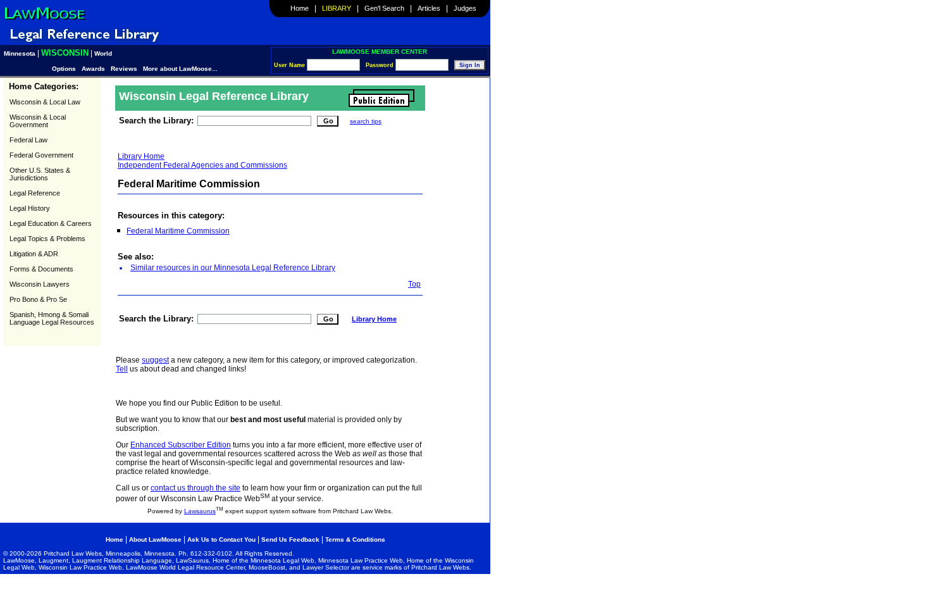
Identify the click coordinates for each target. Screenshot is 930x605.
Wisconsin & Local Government (37, 120)
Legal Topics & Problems (47, 238)
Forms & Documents (41, 269)
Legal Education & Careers (50, 223)
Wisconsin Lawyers (39, 284)
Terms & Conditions (355, 539)
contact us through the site (195, 487)
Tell (122, 369)
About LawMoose (155, 539)
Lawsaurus (200, 511)
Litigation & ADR (33, 254)
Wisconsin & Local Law (44, 102)
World (103, 53)
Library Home (141, 156)
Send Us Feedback (290, 539)
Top (414, 284)
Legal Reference (34, 193)
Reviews (124, 68)
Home (299, 8)
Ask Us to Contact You (222, 539)
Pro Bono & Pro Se (38, 299)
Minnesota (19, 53)
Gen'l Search (384, 8)
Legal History (29, 208)
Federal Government (41, 155)
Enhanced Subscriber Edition (180, 444)
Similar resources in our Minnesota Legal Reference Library (232, 267)
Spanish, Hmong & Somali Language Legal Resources (51, 318)
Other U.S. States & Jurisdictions (39, 174)
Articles (429, 8)
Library (336, 8)
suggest (155, 360)
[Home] (44, 19)
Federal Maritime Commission (178, 231)
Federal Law (28, 140)
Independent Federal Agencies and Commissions (202, 165)
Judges (465, 8)
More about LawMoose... (180, 68)
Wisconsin (65, 53)
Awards (93, 68)
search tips (365, 121)
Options (65, 68)
